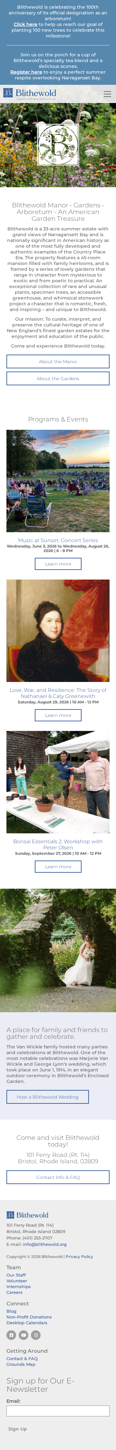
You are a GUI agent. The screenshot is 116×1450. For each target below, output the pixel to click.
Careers (14, 1292)
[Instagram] (36, 1335)
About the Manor (58, 362)
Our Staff (16, 1275)
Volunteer (16, 1280)
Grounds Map (20, 1364)
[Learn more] (58, 481)
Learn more (58, 564)
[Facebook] (11, 1335)
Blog (11, 1311)
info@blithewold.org (45, 1244)
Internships (18, 1286)
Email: (13, 1401)
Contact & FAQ (22, 1358)
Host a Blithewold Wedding (48, 1097)
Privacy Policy (79, 1256)
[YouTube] (23, 1335)
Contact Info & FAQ (58, 1177)
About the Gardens (58, 378)
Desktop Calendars (26, 1322)
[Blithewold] (40, 94)
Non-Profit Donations (29, 1316)
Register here (26, 72)
